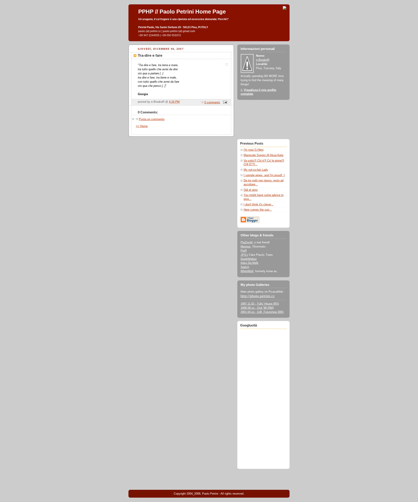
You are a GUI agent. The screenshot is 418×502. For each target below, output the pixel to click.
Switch (245, 267)
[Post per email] (224, 102)
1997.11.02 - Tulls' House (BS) (260, 303)
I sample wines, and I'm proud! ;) (264, 175)
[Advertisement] (263, 395)
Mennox (246, 246)
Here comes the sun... (258, 209)
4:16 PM (174, 101)
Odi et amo (251, 189)
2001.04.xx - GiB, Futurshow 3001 (262, 312)
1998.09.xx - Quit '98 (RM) (257, 307)
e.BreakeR (262, 59)
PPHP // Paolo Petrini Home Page (182, 11)
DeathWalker (249, 259)
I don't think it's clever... (258, 204)
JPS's (244, 254)
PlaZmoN (246, 242)
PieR (244, 250)
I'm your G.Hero (253, 149)
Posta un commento (151, 119)
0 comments (212, 102)
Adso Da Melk (249, 263)
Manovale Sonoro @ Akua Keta (263, 155)
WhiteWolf (247, 271)
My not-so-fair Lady (256, 169)
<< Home (142, 126)
